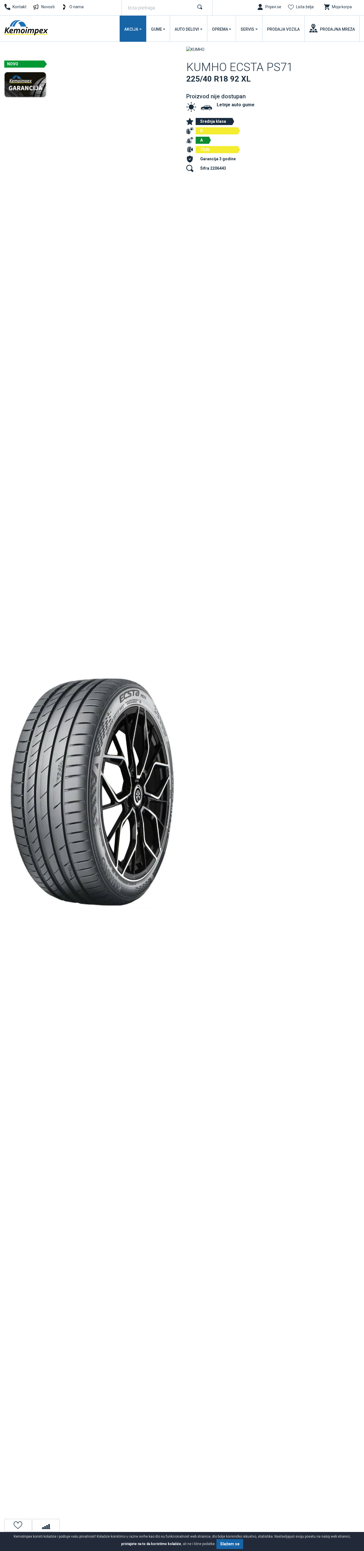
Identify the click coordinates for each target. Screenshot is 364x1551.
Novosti (48, 7)
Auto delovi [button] (187, 29)
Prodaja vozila (283, 29)
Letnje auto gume (236, 104)
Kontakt (19, 7)
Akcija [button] (131, 29)
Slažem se (229, 1544)
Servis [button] (247, 29)
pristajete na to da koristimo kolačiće (151, 1544)
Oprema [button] (220, 29)
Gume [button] (156, 29)
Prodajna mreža (337, 29)
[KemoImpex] (26, 27)
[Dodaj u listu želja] (18, 1525)
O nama (76, 7)
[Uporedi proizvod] (46, 1525)
